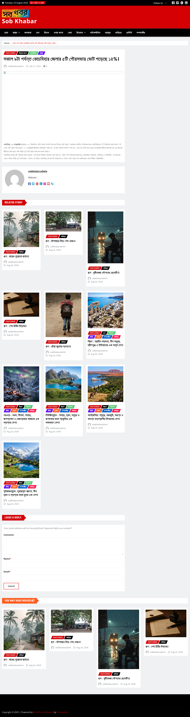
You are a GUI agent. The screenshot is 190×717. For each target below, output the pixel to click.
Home (7, 43)
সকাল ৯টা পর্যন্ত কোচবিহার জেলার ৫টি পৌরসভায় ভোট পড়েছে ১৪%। (34, 43)
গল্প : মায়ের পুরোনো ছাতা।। (16, 256)
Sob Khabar (19, 21)
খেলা (70, 33)
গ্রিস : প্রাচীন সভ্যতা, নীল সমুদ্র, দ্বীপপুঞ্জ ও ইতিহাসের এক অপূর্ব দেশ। (105, 343)
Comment (9, 534)
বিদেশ (46, 33)
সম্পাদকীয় (141, 33)
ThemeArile (62, 712)
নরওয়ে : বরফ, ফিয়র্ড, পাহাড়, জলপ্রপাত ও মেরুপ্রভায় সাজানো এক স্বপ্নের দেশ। (21, 419)
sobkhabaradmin (16, 66)
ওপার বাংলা (58, 33)
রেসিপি (129, 33)
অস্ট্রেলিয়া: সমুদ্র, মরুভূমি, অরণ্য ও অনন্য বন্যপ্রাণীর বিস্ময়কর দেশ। (105, 417)
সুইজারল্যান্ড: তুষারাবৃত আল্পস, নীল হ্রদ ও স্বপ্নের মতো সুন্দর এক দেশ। (21, 493)
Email (7, 571)
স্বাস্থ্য (108, 33)
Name (7, 558)
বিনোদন (80, 33)
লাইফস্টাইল (95, 33)
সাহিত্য (118, 33)
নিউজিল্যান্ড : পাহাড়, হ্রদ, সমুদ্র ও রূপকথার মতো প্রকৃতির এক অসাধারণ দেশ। (62, 419)
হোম (6, 33)
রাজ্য (15, 33)
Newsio (49, 712)
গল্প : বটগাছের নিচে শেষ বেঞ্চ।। (60, 241)
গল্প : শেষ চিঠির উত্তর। (15, 326)
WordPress (38, 712)
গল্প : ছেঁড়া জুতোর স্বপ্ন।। (58, 346)
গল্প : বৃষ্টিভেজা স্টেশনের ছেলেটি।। (103, 273)
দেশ (37, 33)
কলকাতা (27, 33)
